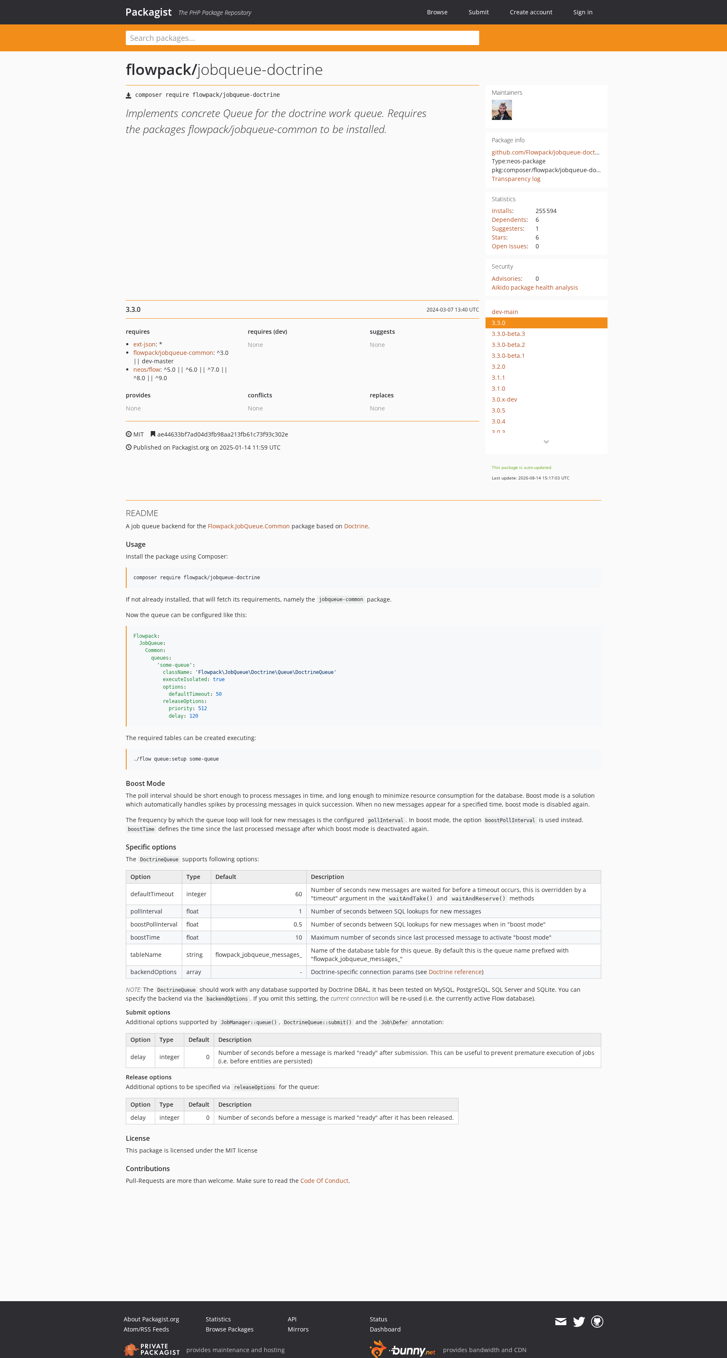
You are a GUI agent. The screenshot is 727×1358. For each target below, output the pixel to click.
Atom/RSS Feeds (146, 1329)
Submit (479, 12)
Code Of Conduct (324, 1181)
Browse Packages (230, 1329)
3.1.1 (498, 377)
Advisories (506, 278)
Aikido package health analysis (535, 287)
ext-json (144, 344)
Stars (499, 237)
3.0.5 (498, 410)
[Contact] (561, 1321)
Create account (531, 12)
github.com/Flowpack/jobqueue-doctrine (549, 152)
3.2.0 (498, 366)
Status (378, 1319)
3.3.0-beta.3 (508, 334)
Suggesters (507, 228)
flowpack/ (161, 69)
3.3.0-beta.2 (508, 345)
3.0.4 (498, 421)
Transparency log (516, 179)
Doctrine (356, 526)
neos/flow (146, 369)
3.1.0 (498, 388)
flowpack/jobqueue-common (173, 353)
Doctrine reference (455, 972)
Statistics (218, 1319)
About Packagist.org (151, 1319)
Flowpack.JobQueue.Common (249, 526)
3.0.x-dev (504, 399)
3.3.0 (498, 323)
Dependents (509, 220)
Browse (437, 12)
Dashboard (385, 1329)
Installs (502, 211)
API (292, 1319)
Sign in (583, 12)
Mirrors (298, 1329)
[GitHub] (597, 1321)
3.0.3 (498, 432)
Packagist (148, 12)
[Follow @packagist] (579, 1321)
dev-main (505, 312)
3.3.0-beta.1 (508, 355)
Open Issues (509, 246)
